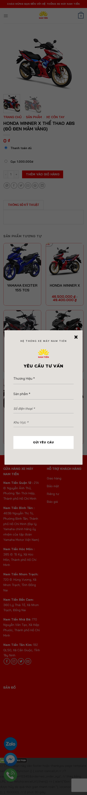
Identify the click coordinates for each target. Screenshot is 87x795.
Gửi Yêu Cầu (43, 442)
